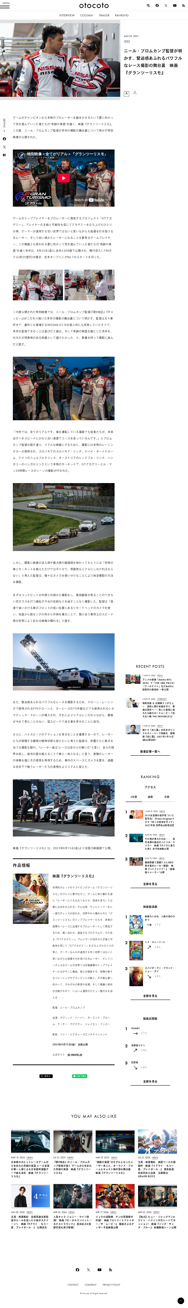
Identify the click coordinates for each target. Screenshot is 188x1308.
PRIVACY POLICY (111, 1284)
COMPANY (90, 1284)
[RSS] (183, 5)
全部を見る (150, 884)
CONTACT (73, 1284)
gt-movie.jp (75, 1055)
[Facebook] (157, 5)
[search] (148, 5)
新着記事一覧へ (150, 752)
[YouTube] (174, 5)
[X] (166, 5)
